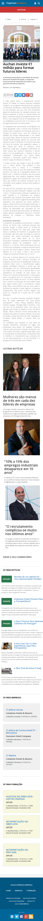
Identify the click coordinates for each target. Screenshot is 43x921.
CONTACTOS (31, 901)
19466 (19, 855)
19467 (19, 827)
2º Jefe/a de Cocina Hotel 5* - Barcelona (21, 731)
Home (8, 890)
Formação (31, 890)
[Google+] (27, 95)
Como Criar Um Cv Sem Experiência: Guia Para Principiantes (25, 645)
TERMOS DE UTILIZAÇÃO (13, 898)
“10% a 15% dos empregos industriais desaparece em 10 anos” (21, 467)
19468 (20, 802)
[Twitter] (20, 95)
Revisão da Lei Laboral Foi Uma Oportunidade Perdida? (28, 577)
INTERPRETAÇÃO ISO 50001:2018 (17, 822)
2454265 (21, 736)
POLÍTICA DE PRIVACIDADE (16, 901)
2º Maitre (11, 755)
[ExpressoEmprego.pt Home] (16, 3)
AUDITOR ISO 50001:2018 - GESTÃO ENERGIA (20, 797)
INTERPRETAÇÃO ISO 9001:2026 (17, 851)
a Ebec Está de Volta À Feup (27, 668)
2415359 (19, 760)
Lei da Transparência (22, 904)
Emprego (19, 890)
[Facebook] (23, 95)
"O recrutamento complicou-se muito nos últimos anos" (21, 530)
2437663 (21, 713)
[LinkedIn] (16, 95)
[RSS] (31, 916)
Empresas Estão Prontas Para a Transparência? (28, 600)
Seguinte (33, 19)
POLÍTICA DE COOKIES (29, 898)
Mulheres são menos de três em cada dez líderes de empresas (19, 400)
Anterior (23, 19)
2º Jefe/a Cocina (14, 709)
